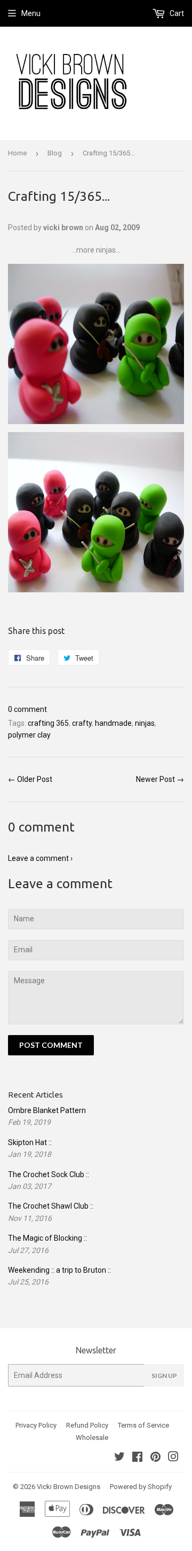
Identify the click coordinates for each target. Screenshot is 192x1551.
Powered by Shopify (141, 1487)
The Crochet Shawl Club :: (50, 1206)
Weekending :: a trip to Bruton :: (59, 1270)
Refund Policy (87, 1425)
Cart (176, 13)
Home (17, 153)
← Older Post (30, 779)
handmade (113, 723)
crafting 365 (48, 723)
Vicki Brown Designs (68, 1487)
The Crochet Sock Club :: (48, 1174)
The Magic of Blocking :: (47, 1238)
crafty (82, 723)
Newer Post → (160, 779)
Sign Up (164, 1376)
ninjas (145, 723)
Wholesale (92, 1438)
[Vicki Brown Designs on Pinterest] (155, 1458)
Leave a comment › (40, 858)
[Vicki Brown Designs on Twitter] (119, 1458)
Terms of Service (143, 1425)
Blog (54, 153)
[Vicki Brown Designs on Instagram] (173, 1458)
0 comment (27, 709)
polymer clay (29, 735)
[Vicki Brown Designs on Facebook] (137, 1458)
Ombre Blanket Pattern (47, 1110)
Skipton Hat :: (30, 1142)
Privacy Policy (36, 1425)
